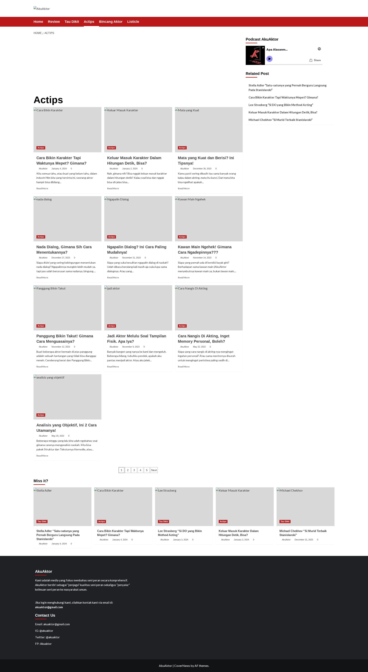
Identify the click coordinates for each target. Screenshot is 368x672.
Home (38, 22)
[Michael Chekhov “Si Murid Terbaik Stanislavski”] (305, 506)
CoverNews (182, 665)
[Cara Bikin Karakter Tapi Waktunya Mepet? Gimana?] (67, 129)
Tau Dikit (72, 22)
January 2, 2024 (129, 168)
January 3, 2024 (180, 539)
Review (54, 22)
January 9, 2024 (59, 544)
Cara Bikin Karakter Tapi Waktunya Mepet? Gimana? (283, 97)
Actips (89, 22)
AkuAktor (43, 168)
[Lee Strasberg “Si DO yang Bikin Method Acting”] (184, 506)
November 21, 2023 (131, 258)
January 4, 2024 (59, 168)
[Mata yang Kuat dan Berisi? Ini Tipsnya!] (209, 129)
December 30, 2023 (202, 168)
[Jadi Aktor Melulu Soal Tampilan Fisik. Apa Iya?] (138, 307)
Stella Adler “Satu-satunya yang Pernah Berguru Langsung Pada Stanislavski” (288, 88)
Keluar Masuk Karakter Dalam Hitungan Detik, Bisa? (283, 112)
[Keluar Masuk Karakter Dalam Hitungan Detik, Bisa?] (138, 129)
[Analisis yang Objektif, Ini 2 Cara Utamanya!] (67, 397)
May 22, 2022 (199, 347)
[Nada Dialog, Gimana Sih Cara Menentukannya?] (67, 218)
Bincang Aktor (110, 22)
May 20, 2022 (58, 436)
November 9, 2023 (131, 347)
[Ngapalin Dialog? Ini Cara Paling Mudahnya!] (138, 218)
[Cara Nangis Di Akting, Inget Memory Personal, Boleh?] (209, 307)
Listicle (133, 22)
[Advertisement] (138, 66)
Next (154, 470)
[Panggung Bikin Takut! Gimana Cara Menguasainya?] (67, 307)
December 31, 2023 (304, 539)
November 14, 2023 (202, 258)
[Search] (332, 21)
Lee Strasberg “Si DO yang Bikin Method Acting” (281, 105)
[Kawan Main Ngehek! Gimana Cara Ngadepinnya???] (209, 218)
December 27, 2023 (61, 258)
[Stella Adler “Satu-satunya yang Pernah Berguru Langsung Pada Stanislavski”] (62, 506)
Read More (42, 188)
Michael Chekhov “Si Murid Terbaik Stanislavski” (281, 119)
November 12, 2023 (61, 347)
